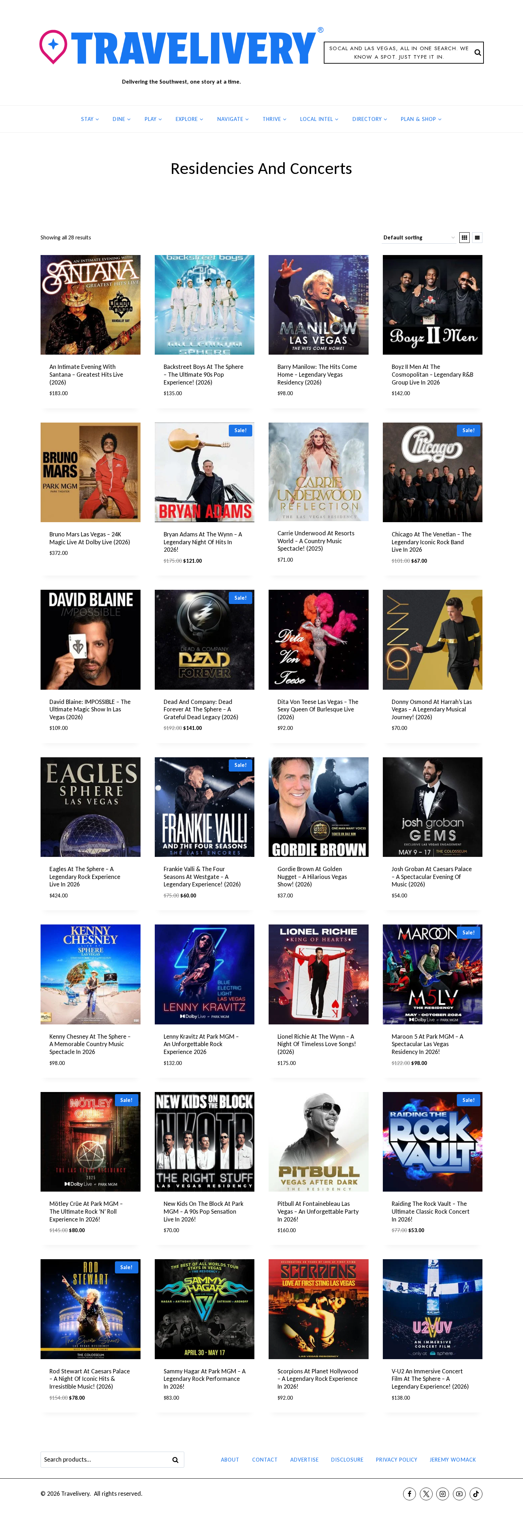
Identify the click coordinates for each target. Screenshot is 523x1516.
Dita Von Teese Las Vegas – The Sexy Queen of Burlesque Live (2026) (318, 709)
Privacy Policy (396, 1459)
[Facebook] (409, 1494)
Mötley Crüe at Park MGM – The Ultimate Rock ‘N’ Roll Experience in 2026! (86, 1211)
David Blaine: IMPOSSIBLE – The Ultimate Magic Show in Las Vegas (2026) (90, 709)
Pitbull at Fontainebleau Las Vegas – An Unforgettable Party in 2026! (318, 1211)
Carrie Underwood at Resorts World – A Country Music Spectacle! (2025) (316, 540)
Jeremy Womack (453, 1459)
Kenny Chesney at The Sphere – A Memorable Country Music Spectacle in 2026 (90, 1044)
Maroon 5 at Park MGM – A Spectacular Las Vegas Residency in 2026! (427, 1044)
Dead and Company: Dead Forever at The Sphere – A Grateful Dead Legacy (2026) (201, 709)
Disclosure (347, 1459)
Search (177, 1460)
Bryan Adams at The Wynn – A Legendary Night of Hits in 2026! (203, 541)
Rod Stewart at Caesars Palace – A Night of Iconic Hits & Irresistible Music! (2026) (89, 1378)
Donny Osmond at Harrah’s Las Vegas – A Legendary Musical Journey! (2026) (432, 709)
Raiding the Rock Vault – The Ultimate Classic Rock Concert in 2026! (431, 1211)
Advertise (304, 1459)
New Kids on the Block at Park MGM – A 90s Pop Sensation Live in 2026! (203, 1211)
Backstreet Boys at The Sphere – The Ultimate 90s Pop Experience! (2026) (203, 374)
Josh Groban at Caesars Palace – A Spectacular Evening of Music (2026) (432, 876)
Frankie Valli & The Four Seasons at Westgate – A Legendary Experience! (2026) (202, 876)
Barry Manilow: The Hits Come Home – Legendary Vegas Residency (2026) (317, 374)
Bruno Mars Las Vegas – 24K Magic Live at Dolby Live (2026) (89, 538)
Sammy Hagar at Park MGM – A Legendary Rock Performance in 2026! (204, 1378)
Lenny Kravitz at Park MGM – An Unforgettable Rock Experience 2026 (201, 1044)
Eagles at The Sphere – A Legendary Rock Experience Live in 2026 (84, 876)
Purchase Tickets (74, 574)
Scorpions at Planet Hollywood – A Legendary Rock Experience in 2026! (318, 1378)
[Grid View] (464, 237)
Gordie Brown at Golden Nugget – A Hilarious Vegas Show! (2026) (312, 876)
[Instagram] (442, 1494)
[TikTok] (476, 1494)
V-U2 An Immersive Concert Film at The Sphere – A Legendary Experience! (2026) (430, 1378)
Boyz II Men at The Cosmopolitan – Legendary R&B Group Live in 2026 (432, 374)
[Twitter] (426, 1494)
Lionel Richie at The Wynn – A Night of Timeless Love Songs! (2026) (317, 1044)
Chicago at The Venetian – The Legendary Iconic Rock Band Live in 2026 (431, 541)
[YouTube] (459, 1494)
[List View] (477, 237)
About (230, 1459)
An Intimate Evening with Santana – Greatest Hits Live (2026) (86, 374)
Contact (265, 1459)
